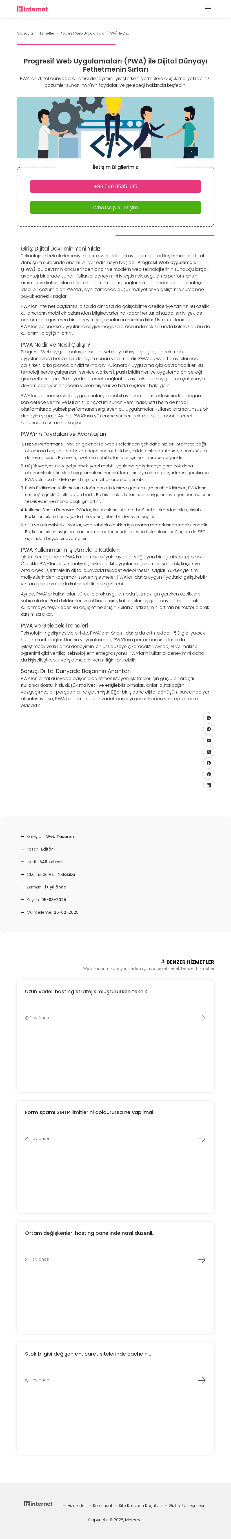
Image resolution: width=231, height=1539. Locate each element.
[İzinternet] (32, 8)
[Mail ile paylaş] (208, 740)
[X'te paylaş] (208, 751)
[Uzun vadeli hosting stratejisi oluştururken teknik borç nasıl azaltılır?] (201, 1018)
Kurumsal (102, 1505)
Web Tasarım (60, 836)
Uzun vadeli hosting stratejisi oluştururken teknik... (88, 991)
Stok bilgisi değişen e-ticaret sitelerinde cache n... (88, 1353)
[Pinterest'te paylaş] (208, 774)
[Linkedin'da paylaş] (208, 785)
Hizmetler (77, 1505)
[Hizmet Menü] (209, 9)
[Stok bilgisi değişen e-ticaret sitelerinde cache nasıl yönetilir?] (201, 1380)
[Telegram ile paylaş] (208, 729)
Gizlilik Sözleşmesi (186, 1505)
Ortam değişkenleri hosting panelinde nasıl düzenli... (90, 1232)
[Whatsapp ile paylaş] (208, 718)
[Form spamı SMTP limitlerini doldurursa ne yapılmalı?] (201, 1139)
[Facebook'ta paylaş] (208, 763)
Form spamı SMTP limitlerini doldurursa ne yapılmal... (91, 1112)
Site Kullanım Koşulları (140, 1505)
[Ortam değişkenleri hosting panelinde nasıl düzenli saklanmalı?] (201, 1259)
